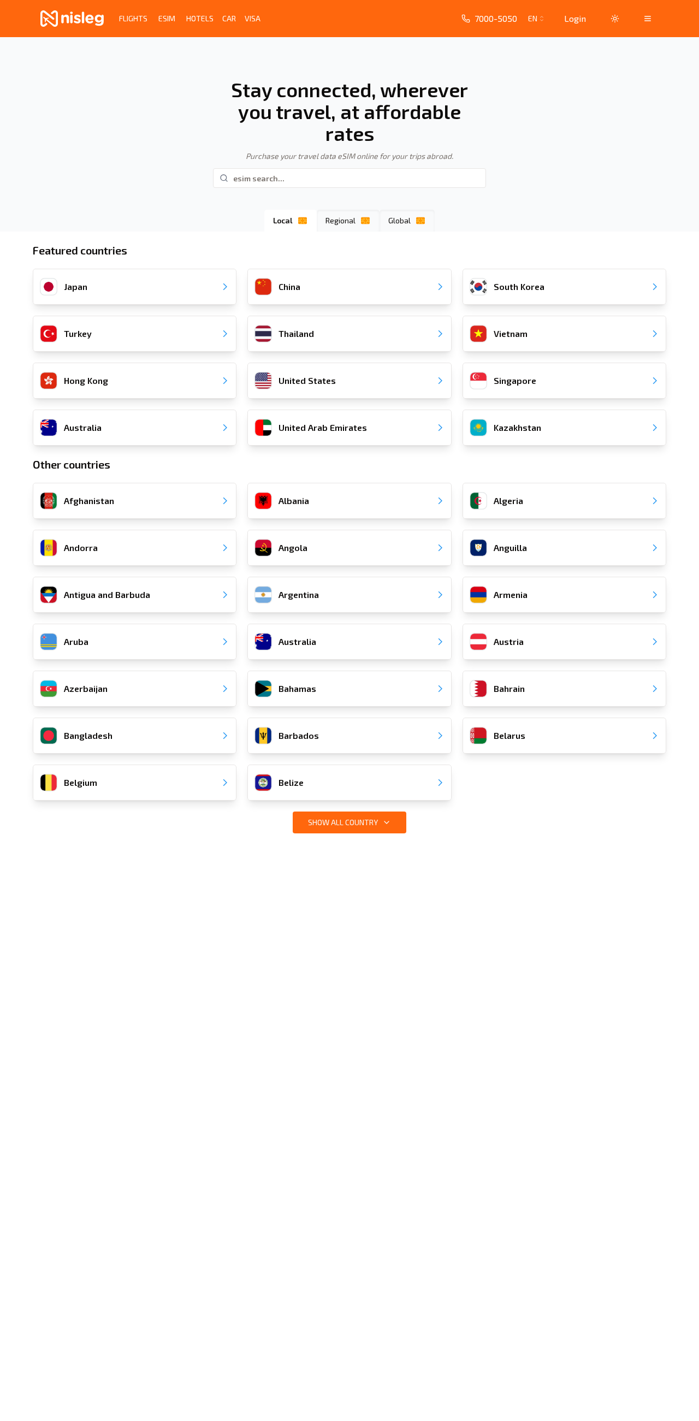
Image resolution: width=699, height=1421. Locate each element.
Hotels (200, 18)
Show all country (343, 822)
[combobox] (537, 18)
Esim (166, 18)
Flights (133, 18)
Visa (252, 18)
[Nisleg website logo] (72, 18)
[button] (615, 18)
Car (229, 18)
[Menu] (648, 18)
